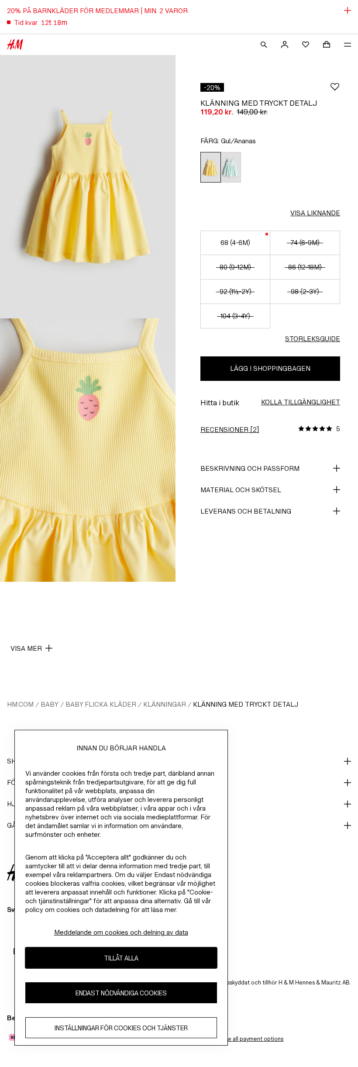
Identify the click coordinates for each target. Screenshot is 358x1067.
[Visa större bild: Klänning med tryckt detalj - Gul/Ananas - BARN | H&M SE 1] (88, 186)
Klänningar (164, 704)
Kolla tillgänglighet (300, 402)
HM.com (20, 704)
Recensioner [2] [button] (229, 429)
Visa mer (26, 648)
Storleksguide (312, 338)
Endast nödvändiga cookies (121, 993)
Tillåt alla (121, 958)
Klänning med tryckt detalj (245, 704)
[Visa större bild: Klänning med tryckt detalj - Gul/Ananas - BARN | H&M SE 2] (88, 450)
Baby (50, 704)
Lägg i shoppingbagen (270, 368)
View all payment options (250, 1039)
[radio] (210, 167)
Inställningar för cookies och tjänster (121, 1028)
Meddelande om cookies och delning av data (121, 932)
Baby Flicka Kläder (100, 704)
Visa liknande (315, 213)
